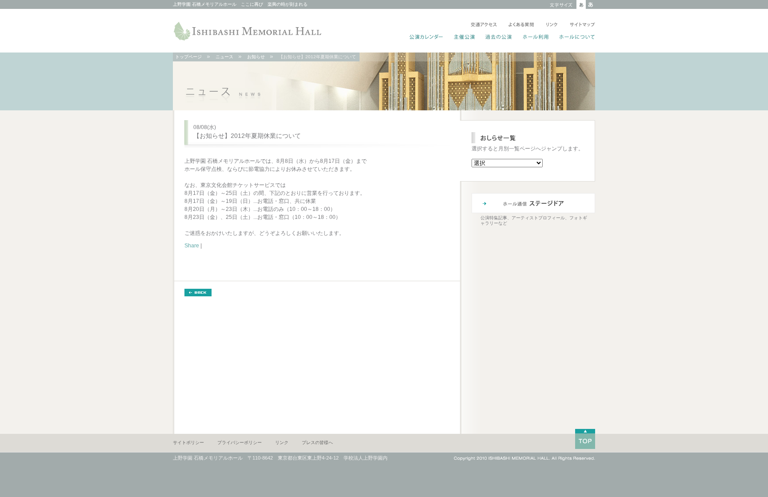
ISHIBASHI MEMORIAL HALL (248, 31)
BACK (198, 292)
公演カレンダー (426, 38)
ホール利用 (535, 38)
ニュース (224, 56)
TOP (585, 439)
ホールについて (575, 38)
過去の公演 (499, 38)
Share (191, 245)
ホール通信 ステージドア (533, 203)
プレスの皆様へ (317, 442)
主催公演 (465, 38)
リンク (552, 25)
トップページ (188, 56)
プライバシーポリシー (239, 442)
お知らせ (256, 56)
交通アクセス (484, 25)
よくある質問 (521, 25)
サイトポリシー (188, 442)
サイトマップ (580, 25)
